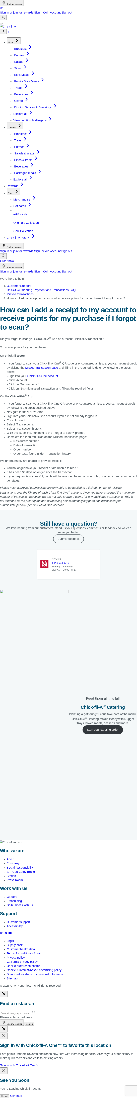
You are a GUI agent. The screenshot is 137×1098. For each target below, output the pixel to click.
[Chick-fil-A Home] (8, 26)
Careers (12, 896)
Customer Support (19, 286)
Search (29, 1024)
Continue (16, 1095)
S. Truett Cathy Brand (21, 871)
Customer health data (21, 949)
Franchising (14, 901)
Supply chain (15, 945)
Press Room (15, 880)
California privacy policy (22, 961)
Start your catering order (103, 729)
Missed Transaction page (41, 367)
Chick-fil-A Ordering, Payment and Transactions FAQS (42, 290)
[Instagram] (2, 933)
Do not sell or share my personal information (35, 974)
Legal (10, 941)
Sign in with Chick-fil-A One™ (19, 1065)
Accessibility (15, 926)
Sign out (66, 12)
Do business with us (20, 905)
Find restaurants (14, 4)
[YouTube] (10, 933)
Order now (7, 261)
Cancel (4, 1096)
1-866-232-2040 (60, 562)
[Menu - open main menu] (1, 23)
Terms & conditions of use (23, 953)
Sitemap (12, 978)
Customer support (18, 922)
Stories (11, 876)
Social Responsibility (20, 867)
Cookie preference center (23, 966)
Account (55, 12)
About (10, 859)
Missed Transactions (20, 294)
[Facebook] (6, 933)
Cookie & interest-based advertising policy (34, 970)
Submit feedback (68, 538)
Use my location (14, 1024)
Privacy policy (16, 957)
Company (13, 863)
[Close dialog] (4, 994)
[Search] (3, 17)
